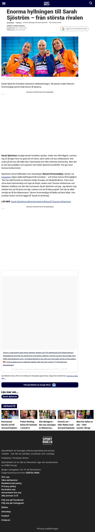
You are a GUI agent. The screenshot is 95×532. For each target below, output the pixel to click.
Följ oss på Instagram (12, 503)
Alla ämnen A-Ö (9, 495)
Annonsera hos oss (11, 492)
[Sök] (91, 3)
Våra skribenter (9, 480)
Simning (18, 22)
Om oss (5, 477)
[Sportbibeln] (47, 3)
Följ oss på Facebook (12, 500)
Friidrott (5, 520)
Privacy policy (8, 486)
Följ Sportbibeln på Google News (37, 385)
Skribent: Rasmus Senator (16, 26)
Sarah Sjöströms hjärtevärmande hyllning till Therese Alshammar (41, 201)
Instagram (6, 177)
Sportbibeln (10, 22)
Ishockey (6, 511)
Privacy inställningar (47, 528)
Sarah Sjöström (10, 396)
